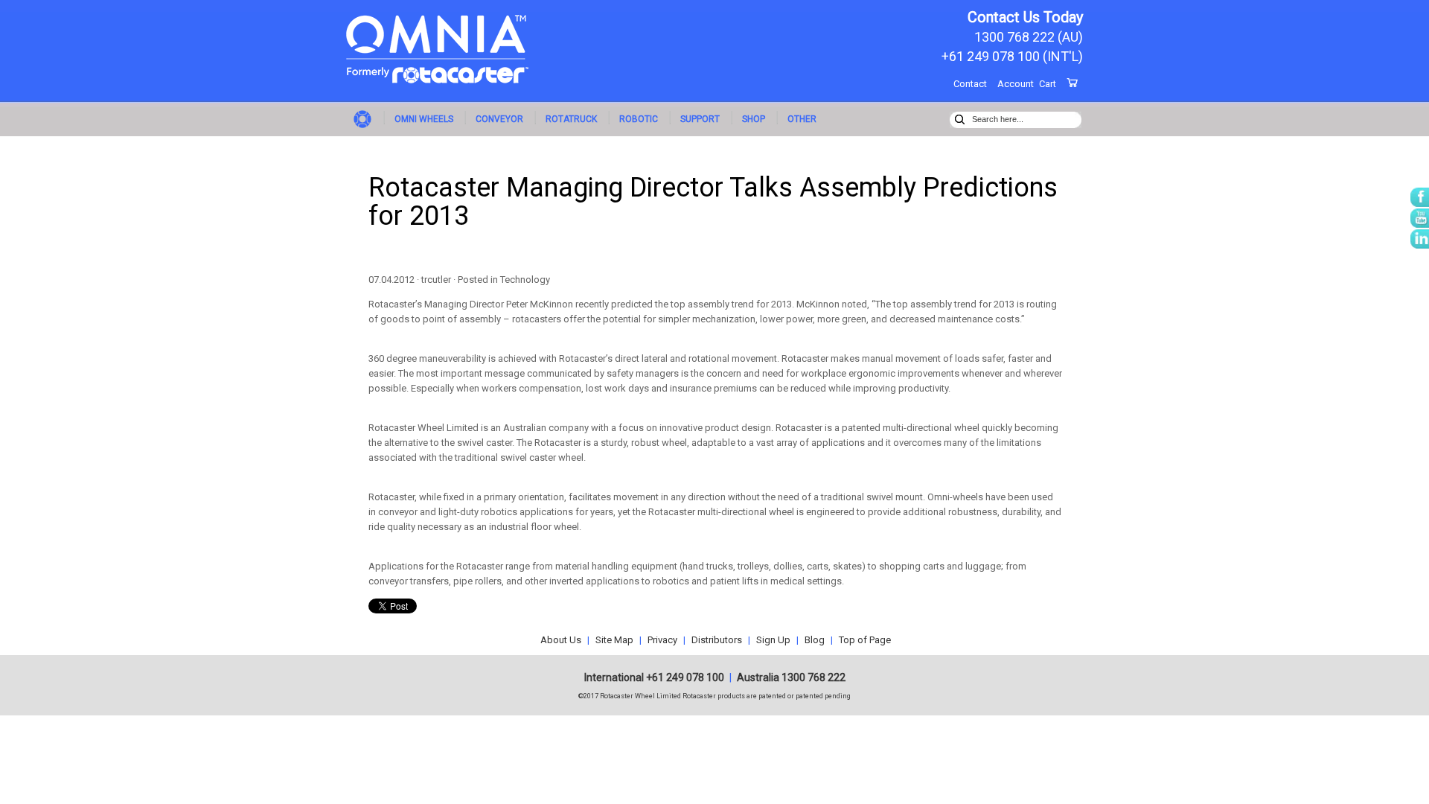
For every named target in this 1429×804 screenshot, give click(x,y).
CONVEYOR (499, 119)
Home (364, 118)
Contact (970, 83)
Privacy (662, 639)
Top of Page (865, 639)
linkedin (1419, 239)
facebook (1419, 197)
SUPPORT (700, 119)
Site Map (614, 639)
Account (1015, 83)
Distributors (716, 639)
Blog (815, 639)
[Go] (960, 118)
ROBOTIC (638, 119)
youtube (1419, 218)
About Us (560, 639)
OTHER (801, 119)
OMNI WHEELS (423, 119)
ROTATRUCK (571, 119)
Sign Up (773, 639)
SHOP (753, 119)
